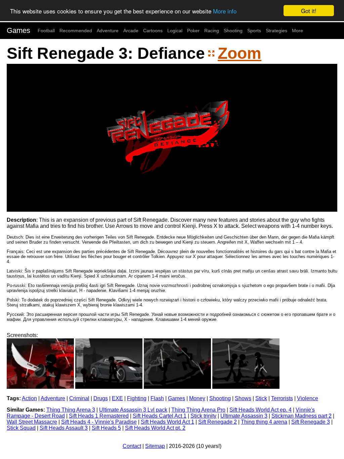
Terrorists (282, 398)
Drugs (100, 398)
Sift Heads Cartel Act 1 (159, 416)
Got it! (308, 10)
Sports (254, 30)
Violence (307, 398)
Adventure (108, 30)
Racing (211, 30)
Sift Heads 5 (106, 428)
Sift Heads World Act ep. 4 (260, 410)
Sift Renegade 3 (310, 422)
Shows (243, 398)
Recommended (75, 30)
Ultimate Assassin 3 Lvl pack (133, 410)
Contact (132, 446)
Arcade (130, 30)
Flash (157, 398)
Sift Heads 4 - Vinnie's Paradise (99, 422)
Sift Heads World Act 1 (167, 422)
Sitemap (155, 446)
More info (224, 11)
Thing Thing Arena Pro (198, 410)
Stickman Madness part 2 (301, 416)
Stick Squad (21, 428)
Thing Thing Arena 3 (70, 410)
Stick (261, 398)
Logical (174, 30)
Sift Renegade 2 (217, 422)
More (297, 30)
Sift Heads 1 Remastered (99, 416)
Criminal (79, 398)
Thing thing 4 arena (264, 422)
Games (18, 30)
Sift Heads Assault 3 (64, 428)
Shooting (233, 30)
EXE (117, 398)
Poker (193, 30)
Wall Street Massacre (32, 422)
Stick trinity (203, 416)
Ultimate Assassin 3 (243, 416)
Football (46, 30)
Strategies (276, 30)
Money (197, 398)
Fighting (136, 398)
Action (29, 398)
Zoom (239, 53)
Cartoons (153, 30)
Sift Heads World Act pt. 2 (155, 428)
